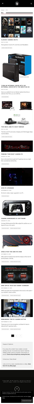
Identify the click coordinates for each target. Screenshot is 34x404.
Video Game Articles (7, 47)
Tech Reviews (5, 96)
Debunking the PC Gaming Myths (13, 319)
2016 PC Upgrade (7, 188)
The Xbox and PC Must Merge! (12, 127)
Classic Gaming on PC (9, 40)
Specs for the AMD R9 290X (11, 251)
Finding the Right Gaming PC (12, 154)
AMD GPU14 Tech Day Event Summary (15, 285)
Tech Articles (5, 228)
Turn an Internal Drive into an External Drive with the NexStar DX (15, 86)
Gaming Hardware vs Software (13, 218)
